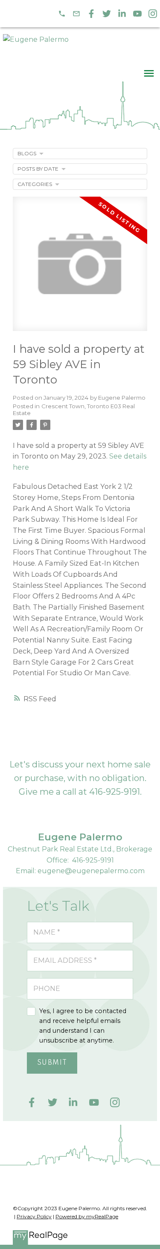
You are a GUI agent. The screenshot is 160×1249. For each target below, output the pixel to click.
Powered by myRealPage (86, 1216)
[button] (62, 13)
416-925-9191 (114, 792)
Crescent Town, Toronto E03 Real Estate (74, 409)
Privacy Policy (34, 1216)
